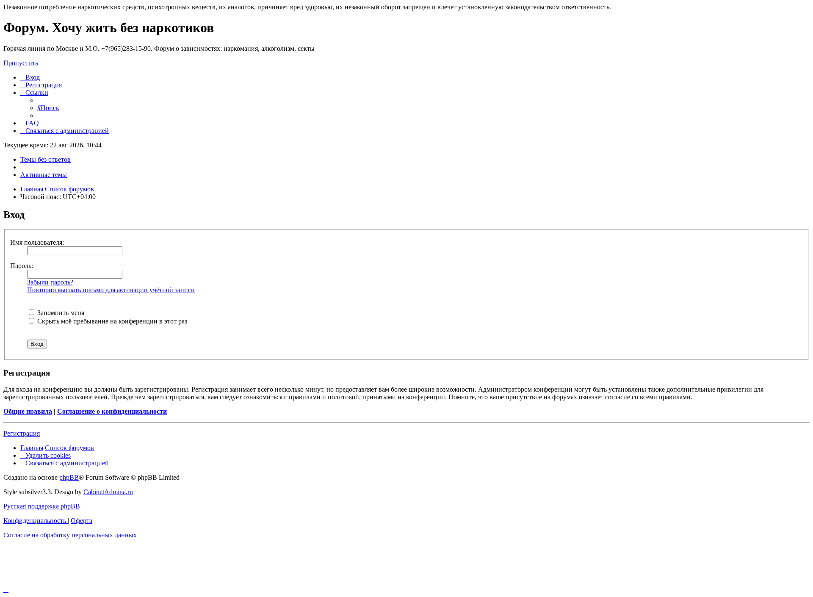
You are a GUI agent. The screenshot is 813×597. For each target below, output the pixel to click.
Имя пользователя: (37, 242)
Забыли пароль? (50, 282)
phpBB (69, 477)
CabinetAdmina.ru (108, 491)
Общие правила (27, 411)
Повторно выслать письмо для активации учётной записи (111, 289)
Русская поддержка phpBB (41, 506)
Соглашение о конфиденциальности (112, 411)
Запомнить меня (60, 312)
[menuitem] (30, 77)
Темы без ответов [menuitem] (45, 159)
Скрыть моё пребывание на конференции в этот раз (111, 321)
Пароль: (21, 265)
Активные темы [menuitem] (43, 174)
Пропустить (20, 62)
